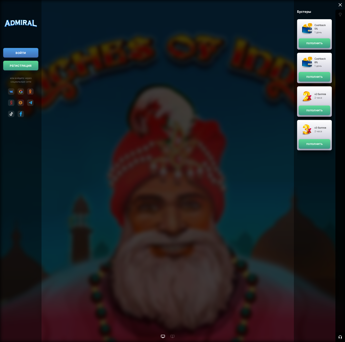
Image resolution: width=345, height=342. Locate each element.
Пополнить (314, 43)
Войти (21, 53)
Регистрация (21, 65)
